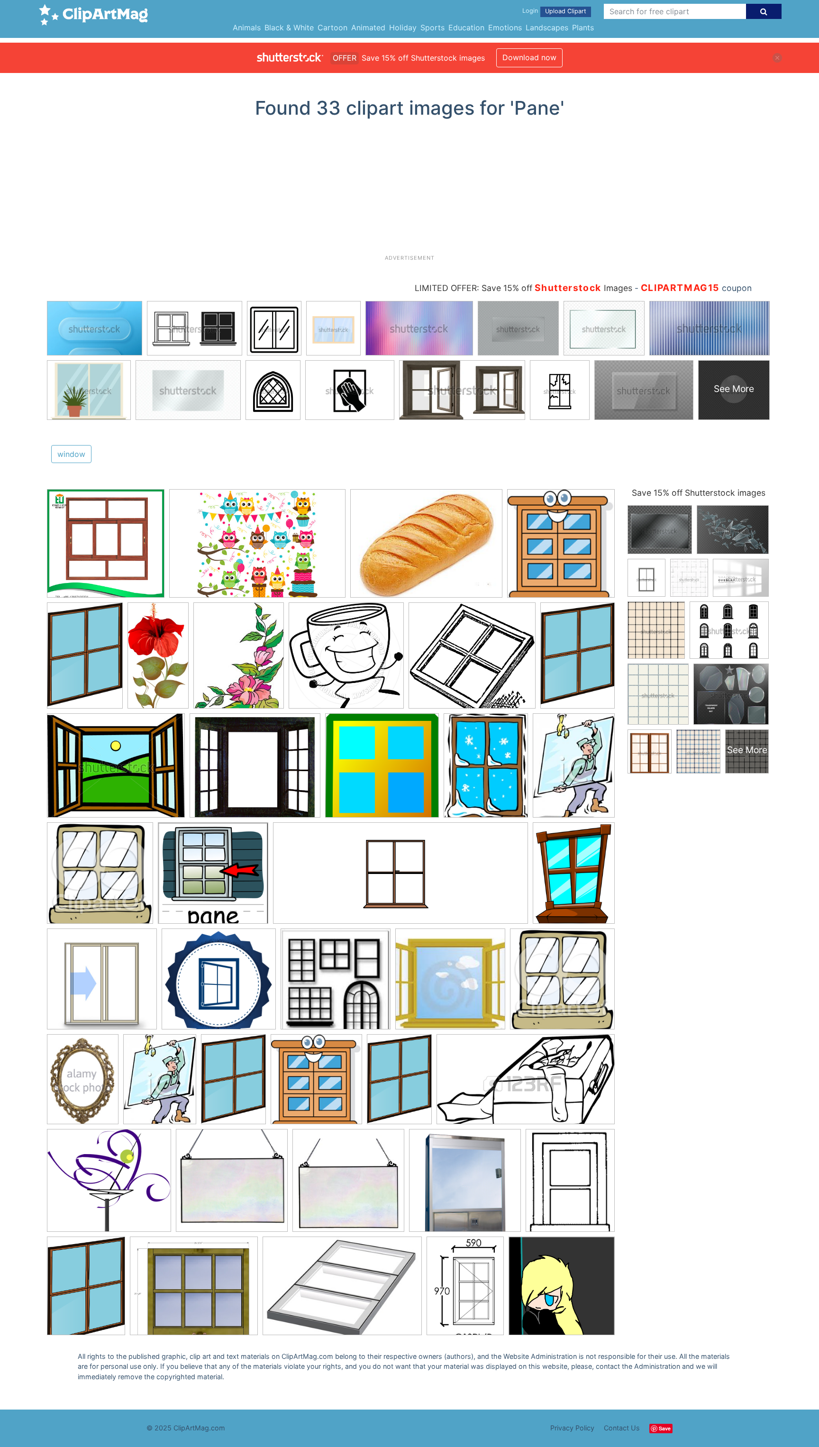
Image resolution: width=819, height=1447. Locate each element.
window (71, 454)
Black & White (289, 27)
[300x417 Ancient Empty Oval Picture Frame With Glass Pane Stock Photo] (82, 1084)
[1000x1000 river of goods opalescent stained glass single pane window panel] (231, 1184)
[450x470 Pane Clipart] (100, 878)
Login (530, 10)
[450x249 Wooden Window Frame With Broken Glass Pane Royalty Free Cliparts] (525, 1084)
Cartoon (332, 27)
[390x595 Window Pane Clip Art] (84, 660)
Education (466, 27)
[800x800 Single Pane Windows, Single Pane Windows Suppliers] (105, 548)
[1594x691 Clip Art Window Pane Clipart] (400, 878)
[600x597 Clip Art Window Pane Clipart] (382, 770)
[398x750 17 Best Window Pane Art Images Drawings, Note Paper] (158, 659)
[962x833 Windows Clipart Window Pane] (255, 770)
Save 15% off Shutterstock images (698, 493)
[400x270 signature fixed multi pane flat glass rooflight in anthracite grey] (342, 1290)
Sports (432, 27)
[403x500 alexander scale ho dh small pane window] (570, 1184)
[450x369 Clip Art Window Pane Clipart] (115, 770)
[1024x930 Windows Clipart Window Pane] (472, 660)
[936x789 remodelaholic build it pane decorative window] (193, 1290)
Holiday (403, 27)
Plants (583, 27)
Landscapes (547, 27)
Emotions (505, 27)
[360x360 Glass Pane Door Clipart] (101, 983)
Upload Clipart (565, 11)
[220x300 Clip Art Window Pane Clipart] (573, 769)
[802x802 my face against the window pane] (561, 1289)
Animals (247, 27)
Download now (529, 57)
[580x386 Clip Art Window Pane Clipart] (257, 548)
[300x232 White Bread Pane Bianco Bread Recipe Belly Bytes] (426, 548)
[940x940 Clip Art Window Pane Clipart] (346, 660)
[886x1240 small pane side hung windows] (465, 1290)
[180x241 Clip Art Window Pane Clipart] (486, 770)
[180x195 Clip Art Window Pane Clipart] (561, 547)
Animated (368, 27)
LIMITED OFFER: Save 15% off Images (523, 288)
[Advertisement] (409, 190)
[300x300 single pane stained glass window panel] (348, 1184)
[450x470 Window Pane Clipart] (562, 983)
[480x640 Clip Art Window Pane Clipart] (573, 877)
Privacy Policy (572, 1428)
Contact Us (622, 1428)
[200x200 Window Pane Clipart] (335, 983)
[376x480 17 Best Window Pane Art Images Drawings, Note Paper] (238, 660)
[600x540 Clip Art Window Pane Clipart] (109, 1184)
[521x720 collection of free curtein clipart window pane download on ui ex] (86, 1290)
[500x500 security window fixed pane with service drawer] (465, 1184)
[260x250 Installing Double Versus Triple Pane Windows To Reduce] (218, 983)
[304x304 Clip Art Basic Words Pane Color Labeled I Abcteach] (213, 877)
